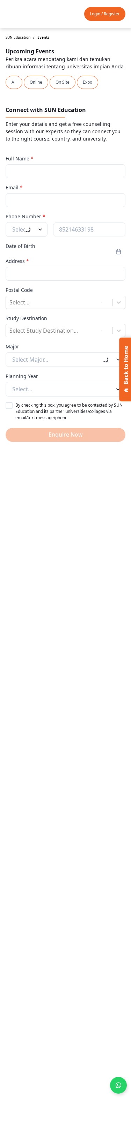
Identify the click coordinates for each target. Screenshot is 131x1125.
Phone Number (25, 216)
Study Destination (26, 318)
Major (12, 346)
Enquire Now (66, 434)
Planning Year (22, 376)
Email (14, 187)
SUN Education (18, 37)
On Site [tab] (63, 82)
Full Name (20, 158)
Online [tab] (36, 82)
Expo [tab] (87, 82)
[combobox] (10, 302)
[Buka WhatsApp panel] (118, 1085)
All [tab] (14, 82)
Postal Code (19, 290)
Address (17, 261)
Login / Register (105, 14)
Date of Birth (20, 246)
